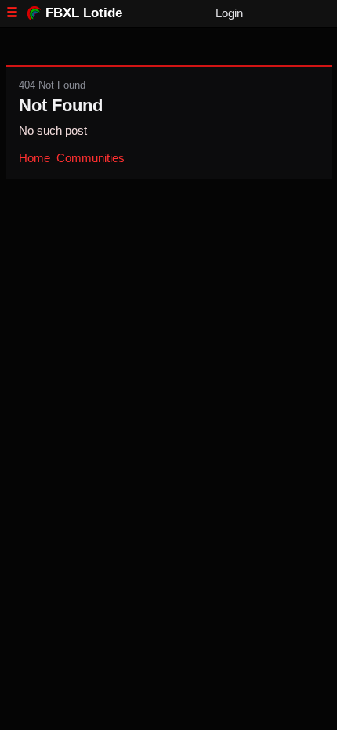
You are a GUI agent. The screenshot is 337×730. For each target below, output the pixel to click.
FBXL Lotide (83, 12)
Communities (90, 157)
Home (34, 157)
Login (229, 13)
